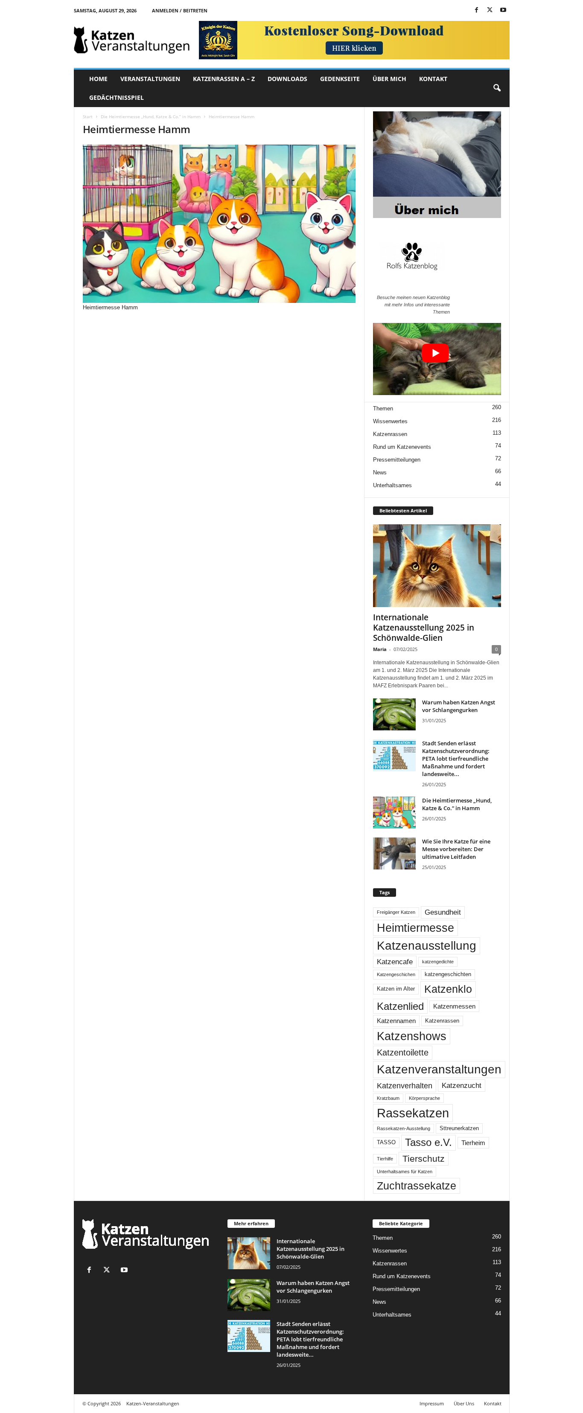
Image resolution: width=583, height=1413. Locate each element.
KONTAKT (433, 79)
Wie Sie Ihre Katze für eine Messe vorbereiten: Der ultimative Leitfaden (456, 849)
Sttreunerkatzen (459, 1128)
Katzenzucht (461, 1085)
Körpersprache (424, 1098)
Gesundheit (443, 912)
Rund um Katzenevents (402, 447)
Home (98, 79)
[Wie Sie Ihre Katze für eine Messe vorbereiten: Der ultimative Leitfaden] (394, 853)
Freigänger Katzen (396, 912)
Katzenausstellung (426, 945)
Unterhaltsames (392, 485)
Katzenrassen (390, 434)
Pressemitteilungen (396, 459)
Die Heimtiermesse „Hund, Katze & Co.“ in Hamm (151, 116)
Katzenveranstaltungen (439, 1069)
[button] (496, 88)
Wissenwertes (390, 421)
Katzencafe (395, 961)
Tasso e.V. (428, 1142)
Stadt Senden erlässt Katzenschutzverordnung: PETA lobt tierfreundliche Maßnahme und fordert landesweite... (456, 758)
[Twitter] (490, 10)
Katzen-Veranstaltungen (152, 1403)
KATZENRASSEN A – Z (224, 79)
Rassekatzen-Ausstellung (403, 1128)
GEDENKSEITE (340, 79)
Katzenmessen (454, 1006)
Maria (380, 649)
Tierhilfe (385, 1158)
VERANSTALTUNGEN (150, 79)
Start (88, 116)
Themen (383, 408)
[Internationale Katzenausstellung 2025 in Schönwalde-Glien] (437, 565)
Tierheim (473, 1142)
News (380, 472)
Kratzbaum (388, 1098)
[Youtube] (503, 10)
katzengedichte (438, 961)
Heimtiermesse (415, 928)
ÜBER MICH (389, 79)
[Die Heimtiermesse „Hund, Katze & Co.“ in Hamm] (394, 813)
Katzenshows (411, 1036)
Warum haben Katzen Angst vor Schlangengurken (458, 706)
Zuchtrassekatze (416, 1186)
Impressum (432, 1403)
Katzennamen (396, 1020)
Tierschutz (423, 1158)
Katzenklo (448, 989)
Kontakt (492, 1403)
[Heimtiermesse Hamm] (219, 224)
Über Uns (464, 1403)
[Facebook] (477, 10)
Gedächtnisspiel (116, 97)
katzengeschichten (448, 974)
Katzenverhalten (404, 1086)
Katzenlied (400, 1006)
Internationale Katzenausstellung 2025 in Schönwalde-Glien (423, 627)
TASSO (386, 1143)
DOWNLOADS (287, 79)
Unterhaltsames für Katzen (404, 1171)
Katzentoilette (403, 1052)
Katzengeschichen (396, 974)
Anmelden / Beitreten (179, 10)
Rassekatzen (413, 1113)
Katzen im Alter (396, 989)
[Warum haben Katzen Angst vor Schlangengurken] (394, 714)
